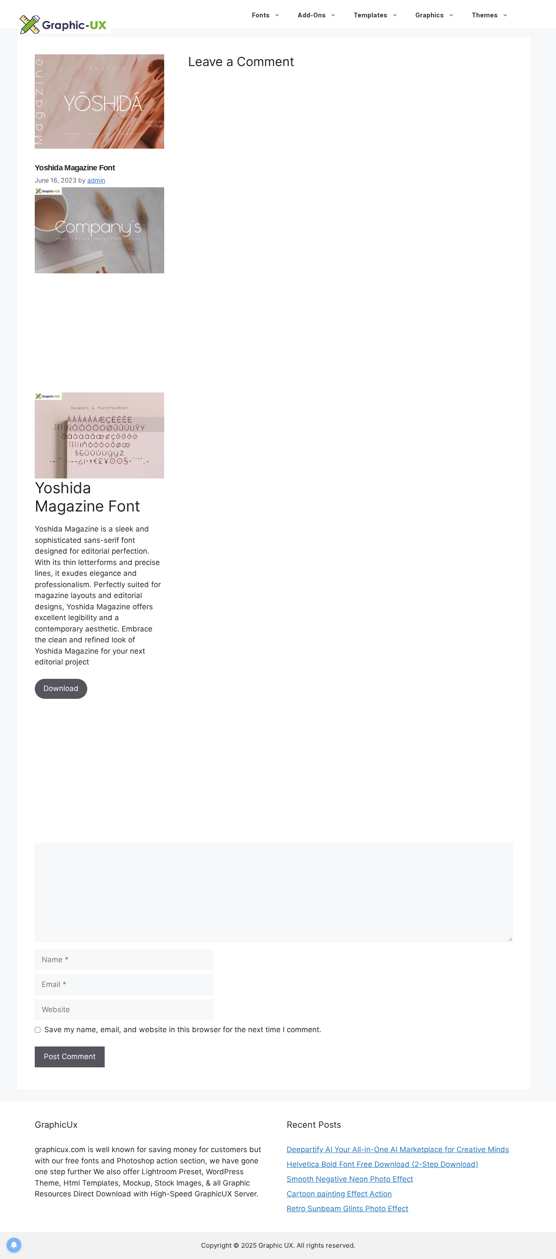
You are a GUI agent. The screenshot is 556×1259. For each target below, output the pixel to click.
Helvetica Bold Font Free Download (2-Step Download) (382, 1164)
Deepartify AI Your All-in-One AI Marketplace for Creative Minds (398, 1149)
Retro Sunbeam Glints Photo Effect (347, 1208)
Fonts (261, 15)
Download (61, 688)
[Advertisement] (100, 331)
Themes (485, 15)
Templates (370, 15)
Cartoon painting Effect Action (339, 1193)
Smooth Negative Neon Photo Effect (350, 1179)
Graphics (429, 15)
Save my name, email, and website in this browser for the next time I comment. (182, 1029)
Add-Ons (312, 15)
